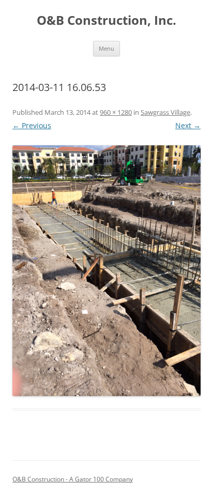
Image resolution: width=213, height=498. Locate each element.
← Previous (31, 125)
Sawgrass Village (165, 112)
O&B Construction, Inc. (106, 20)
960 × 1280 (116, 112)
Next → (188, 125)
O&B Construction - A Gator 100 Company (72, 479)
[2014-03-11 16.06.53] (106, 270)
